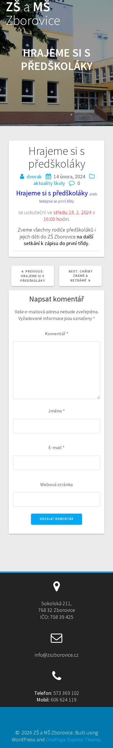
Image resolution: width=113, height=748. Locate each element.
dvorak (34, 176)
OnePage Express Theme (73, 739)
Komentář (56, 333)
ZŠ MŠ (33, 13)
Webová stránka (56, 484)
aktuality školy (49, 183)
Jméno (56, 411)
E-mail (56, 447)
